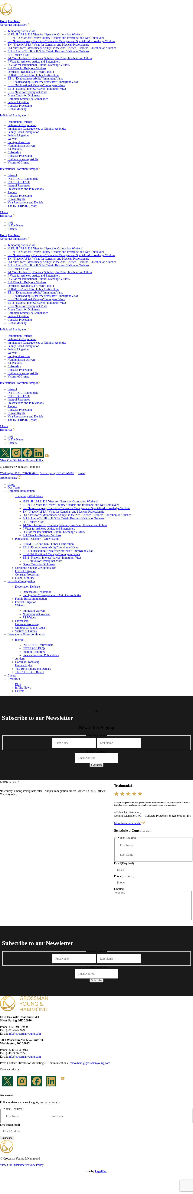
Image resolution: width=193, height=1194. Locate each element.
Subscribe (96, 764)
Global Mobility (17, 109)
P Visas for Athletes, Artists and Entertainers (34, 61)
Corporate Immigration (13, 24)
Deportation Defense (20, 121)
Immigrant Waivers (19, 142)
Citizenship (14, 152)
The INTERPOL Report (22, 205)
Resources (6, 215)
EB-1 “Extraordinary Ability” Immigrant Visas (35, 78)
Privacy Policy (35, 460)
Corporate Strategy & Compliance (28, 98)
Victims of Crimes (18, 162)
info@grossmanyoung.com (24, 1033)
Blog (10, 222)
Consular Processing (20, 105)
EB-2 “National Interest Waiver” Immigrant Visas (37, 88)
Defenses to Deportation (22, 125)
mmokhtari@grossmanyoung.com (90, 1063)
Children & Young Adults (23, 159)
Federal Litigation (18, 102)
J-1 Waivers (14, 149)
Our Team (14, 21)
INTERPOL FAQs (19, 182)
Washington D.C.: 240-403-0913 (19, 473)
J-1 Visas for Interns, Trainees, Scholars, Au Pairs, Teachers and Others (50, 58)
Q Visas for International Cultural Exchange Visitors (39, 65)
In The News (15, 225)
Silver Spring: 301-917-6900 (57, 473)
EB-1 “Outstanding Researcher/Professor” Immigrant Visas (43, 81)
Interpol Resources (19, 185)
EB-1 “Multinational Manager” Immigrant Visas (36, 85)
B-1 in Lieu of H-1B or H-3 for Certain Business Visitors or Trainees (48, 51)
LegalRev (101, 1171)
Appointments (9, 477)
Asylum (12, 192)
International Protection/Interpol (19, 168)
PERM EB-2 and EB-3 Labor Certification (33, 75)
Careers (12, 228)
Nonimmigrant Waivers (21, 145)
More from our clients (127, 823)
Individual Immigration (13, 115)
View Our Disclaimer (12, 460)
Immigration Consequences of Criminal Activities (37, 128)
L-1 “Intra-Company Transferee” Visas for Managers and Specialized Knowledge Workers (61, 41)
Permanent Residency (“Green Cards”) (31, 71)
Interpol (12, 175)
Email (81, 473)
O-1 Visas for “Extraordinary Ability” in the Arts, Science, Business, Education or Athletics (62, 48)
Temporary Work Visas (21, 31)
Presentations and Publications (26, 188)
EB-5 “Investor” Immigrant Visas (27, 92)
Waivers (12, 138)
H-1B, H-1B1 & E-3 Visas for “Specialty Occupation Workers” (45, 34)
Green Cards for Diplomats (24, 95)
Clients (4, 212)
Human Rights (16, 199)
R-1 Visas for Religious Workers (27, 68)
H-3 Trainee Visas (18, 54)
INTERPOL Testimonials (23, 178)
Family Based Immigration (23, 132)
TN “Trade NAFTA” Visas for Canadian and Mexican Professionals (48, 44)
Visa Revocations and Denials (25, 202)
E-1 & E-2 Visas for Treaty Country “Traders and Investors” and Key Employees (56, 37)
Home (3, 21)
